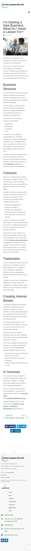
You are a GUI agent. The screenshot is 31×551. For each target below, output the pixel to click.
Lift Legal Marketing (10, 472)
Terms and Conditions (5, 477)
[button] (29, 12)
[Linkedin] (6, 540)
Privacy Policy (4, 475)
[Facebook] (2, 540)
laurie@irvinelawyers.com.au (16, 398)
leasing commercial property (19, 240)
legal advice (10, 164)
